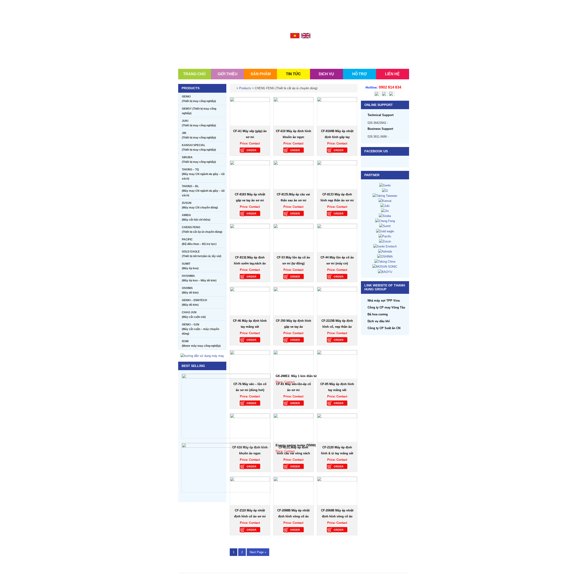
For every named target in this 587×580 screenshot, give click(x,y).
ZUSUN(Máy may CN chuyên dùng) (200, 205)
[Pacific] (385, 236)
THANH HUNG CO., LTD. (206, 49)
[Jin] (385, 210)
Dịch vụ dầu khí (379, 321)
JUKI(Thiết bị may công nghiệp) (199, 123)
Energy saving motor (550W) (296, 445)
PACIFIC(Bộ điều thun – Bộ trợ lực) (199, 242)
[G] (385, 190)
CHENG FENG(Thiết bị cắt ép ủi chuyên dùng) (202, 229)
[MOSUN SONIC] (384, 266)
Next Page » (257, 552)
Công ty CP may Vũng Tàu (386, 307)
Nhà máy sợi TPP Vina (384, 300)
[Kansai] (385, 200)
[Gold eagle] (385, 231)
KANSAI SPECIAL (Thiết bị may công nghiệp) (199, 147)
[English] (306, 35)
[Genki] (385, 185)
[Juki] (385, 205)
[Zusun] (385, 241)
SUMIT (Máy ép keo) (190, 266)
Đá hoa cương (378, 314)
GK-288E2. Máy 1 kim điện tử (296, 376)
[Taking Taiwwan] (385, 195)
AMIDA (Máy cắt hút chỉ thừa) (196, 217)
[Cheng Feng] (385, 220)
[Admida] (385, 251)
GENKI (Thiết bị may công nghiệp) (199, 99)
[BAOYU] (385, 271)
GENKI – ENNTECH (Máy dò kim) (194, 302)
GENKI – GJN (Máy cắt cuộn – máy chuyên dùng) (200, 329)
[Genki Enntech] (385, 246)
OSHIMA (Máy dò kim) (190, 290)
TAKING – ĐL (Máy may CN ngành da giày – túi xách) (203, 191)
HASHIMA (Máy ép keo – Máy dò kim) (199, 278)
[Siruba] (385, 215)
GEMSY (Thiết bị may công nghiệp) (199, 111)
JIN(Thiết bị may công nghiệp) (199, 135)
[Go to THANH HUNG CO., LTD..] (234, 88)
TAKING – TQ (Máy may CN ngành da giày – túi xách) (203, 174)
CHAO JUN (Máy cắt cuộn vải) (194, 315)
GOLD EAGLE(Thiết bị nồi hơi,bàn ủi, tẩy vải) (201, 254)
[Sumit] (385, 226)
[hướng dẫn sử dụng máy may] (202, 355)
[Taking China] (384, 261)
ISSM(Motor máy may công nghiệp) (201, 343)
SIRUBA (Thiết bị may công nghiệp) (199, 160)
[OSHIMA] (385, 256)
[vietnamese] (295, 35)
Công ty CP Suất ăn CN (384, 328)
